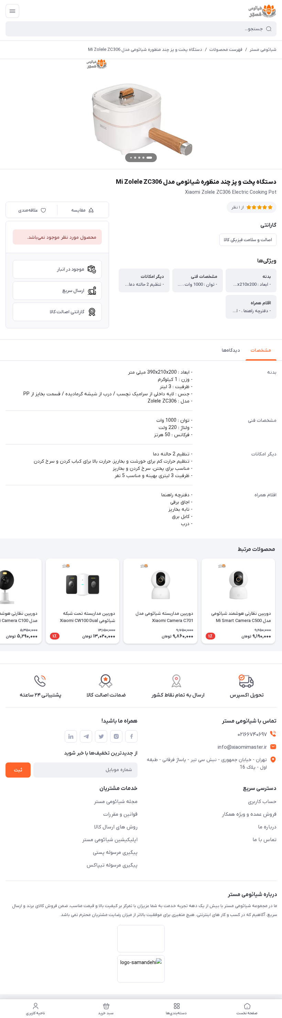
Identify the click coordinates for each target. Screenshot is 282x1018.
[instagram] (116, 736)
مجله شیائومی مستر (116, 801)
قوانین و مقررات (120, 814)
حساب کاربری (262, 801)
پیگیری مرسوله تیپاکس (112, 865)
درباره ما (267, 827)
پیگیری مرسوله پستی (115, 852)
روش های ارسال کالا (116, 827)
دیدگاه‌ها (231, 350)
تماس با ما (264, 839)
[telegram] (86, 736)
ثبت (18, 770)
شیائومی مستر (263, 50)
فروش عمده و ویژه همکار (249, 814)
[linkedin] (71, 736)
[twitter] (101, 736)
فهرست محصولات (225, 50)
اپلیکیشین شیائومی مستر (110, 839)
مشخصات (261, 350)
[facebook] (131, 736)
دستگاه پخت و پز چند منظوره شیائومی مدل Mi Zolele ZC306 (145, 50)
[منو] (12, 11)
